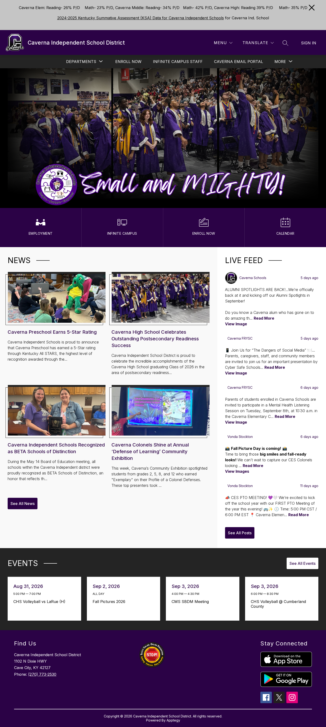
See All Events (302, 563)
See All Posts (240, 532)
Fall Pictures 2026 (110, 601)
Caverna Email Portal (238, 61)
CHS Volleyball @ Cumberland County (278, 604)
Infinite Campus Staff (178, 61)
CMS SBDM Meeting (191, 601)
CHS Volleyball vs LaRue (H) (40, 601)
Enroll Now (128, 61)
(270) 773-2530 (42, 674)
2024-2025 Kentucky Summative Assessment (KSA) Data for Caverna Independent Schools (140, 18)
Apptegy (173, 720)
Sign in (308, 43)
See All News (23, 503)
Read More (264, 318)
